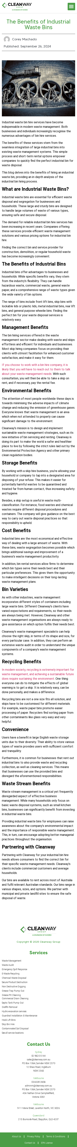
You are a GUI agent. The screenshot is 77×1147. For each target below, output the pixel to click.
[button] (71, 6)
